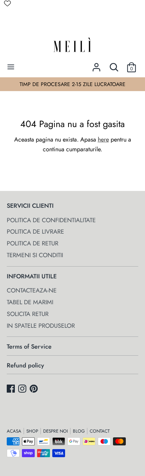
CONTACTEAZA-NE (32, 290)
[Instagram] (23, 389)
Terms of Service (29, 346)
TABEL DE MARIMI (30, 302)
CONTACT (100, 431)
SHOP (32, 431)
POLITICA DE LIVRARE (35, 231)
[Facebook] (11, 389)
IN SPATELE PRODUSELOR (41, 325)
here (103, 139)
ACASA (14, 431)
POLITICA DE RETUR (32, 243)
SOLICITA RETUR (28, 314)
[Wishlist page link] (7, 3)
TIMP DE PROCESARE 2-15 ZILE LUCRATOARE (72, 84)
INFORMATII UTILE (32, 276)
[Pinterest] (34, 389)
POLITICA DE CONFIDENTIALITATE (51, 220)
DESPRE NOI (55, 431)
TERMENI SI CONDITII (35, 255)
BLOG (79, 431)
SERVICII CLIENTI (30, 205)
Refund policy (25, 365)
